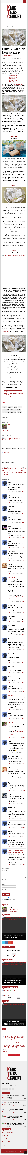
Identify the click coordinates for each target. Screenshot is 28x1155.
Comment (4, 870)
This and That (5, 1138)
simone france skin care (15, 409)
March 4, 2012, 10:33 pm (17, 573)
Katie (9, 424)
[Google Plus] (9, 942)
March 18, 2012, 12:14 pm (17, 827)
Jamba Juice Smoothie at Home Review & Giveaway (13, 394)
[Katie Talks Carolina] (14, 18)
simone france (6, 409)
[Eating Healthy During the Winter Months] (4, 1110)
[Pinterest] (12, 942)
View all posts (13, 911)
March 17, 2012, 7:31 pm (16, 763)
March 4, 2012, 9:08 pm (16, 560)
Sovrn (3, 400)
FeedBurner (17, 956)
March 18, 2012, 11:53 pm (17, 846)
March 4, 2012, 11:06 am (16, 513)
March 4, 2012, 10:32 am (17, 502)
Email (3, 884)
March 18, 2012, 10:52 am (17, 790)
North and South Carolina (8, 959)
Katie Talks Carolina (11, 1151)
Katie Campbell (5, 430)
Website (4, 889)
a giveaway (14, 377)
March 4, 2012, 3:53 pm (16, 537)
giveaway (4, 407)
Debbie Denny (11, 722)
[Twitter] (3, 942)
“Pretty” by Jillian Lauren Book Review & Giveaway (13, 390)
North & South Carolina (8, 1132)
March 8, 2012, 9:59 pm (16, 672)
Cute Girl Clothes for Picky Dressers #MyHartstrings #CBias (20, 470)
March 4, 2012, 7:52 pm (16, 547)
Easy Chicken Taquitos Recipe (13, 937)
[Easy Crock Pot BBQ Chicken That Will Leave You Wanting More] (4, 1124)
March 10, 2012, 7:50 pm (17, 691)
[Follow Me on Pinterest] (14, 1055)
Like (9, 491)
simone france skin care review (9, 412)
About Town (5, 1135)
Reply (23, 491)
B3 (25, 1151)
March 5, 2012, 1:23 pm (16, 634)
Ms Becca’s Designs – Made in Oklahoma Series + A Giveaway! (16, 733)
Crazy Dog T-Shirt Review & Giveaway (13, 397)
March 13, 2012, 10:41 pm (17, 737)
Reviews (20, 407)
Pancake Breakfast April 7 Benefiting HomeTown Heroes (13, 981)
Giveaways (10, 407)
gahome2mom (11, 577)
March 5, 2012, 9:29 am (16, 621)
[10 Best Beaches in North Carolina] (14, 1014)
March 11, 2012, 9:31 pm (16, 718)
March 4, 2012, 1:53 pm (16, 522)
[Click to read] (14, 442)
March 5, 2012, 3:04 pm (16, 649)
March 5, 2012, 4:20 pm (16, 662)
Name (3, 879)
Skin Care (20, 412)
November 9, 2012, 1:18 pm (17, 864)
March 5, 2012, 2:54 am (16, 601)
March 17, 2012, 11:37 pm (17, 779)
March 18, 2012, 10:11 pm (17, 836)
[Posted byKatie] (4, 428)
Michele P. (10, 695)
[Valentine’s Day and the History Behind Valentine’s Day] (4, 1117)
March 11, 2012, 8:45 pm (16, 709)
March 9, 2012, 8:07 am (16, 682)
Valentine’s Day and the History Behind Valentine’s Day (15, 1116)
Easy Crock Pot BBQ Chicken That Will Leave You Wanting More (15, 1123)
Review (15, 407)
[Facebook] (6, 942)
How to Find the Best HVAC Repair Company (15, 1096)
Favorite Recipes (6, 914)
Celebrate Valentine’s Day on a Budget (14, 1103)
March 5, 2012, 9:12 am (16, 612)
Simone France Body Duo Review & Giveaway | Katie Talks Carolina (16, 851)
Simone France (5, 331)
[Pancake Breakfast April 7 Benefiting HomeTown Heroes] (14, 973)
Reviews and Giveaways (7, 55)
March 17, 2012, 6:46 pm (17, 752)
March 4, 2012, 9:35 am (16, 491)
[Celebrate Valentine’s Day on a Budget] (4, 1104)
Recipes (4, 1145)
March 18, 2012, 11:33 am (17, 818)
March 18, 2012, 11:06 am (17, 803)
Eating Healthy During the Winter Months (15, 1110)
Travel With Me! (6, 1001)
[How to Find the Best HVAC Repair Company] (4, 1097)
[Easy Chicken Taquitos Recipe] (14, 928)
